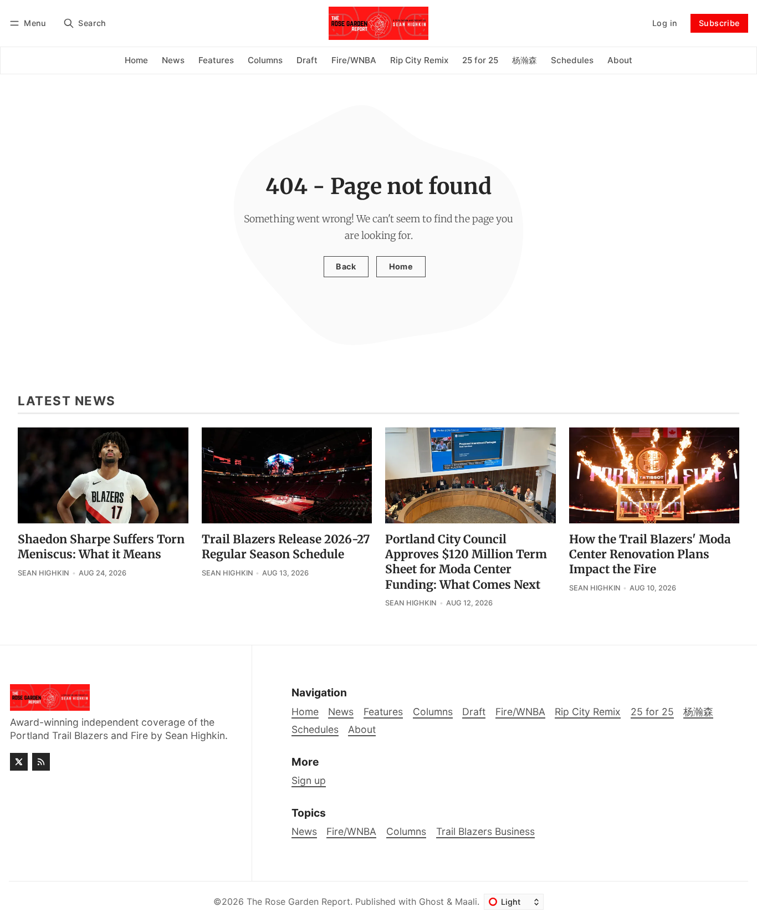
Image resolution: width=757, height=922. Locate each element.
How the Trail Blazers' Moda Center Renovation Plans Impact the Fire (650, 554)
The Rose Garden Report (298, 901)
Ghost (431, 901)
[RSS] (41, 762)
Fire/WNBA (351, 831)
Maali (466, 901)
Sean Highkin (43, 573)
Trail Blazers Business (485, 831)
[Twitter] (19, 762)
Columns (406, 831)
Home (401, 266)
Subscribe (719, 23)
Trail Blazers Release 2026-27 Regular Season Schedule (286, 547)
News (304, 831)
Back (346, 266)
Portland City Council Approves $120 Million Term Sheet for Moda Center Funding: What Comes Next (466, 562)
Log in (664, 23)
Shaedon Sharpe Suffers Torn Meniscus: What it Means (101, 547)
